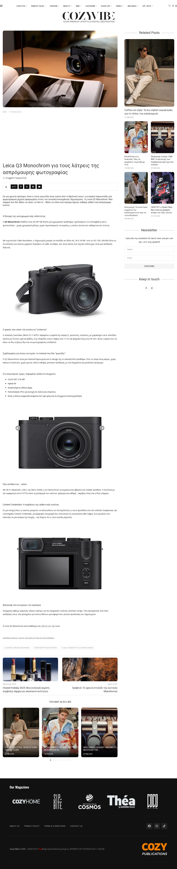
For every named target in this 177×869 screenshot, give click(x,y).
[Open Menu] (1, 6)
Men (78, 6)
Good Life (105, 6)
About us (14, 826)
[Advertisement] (60, 134)
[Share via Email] (39, 186)
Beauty (66, 6)
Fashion (53, 6)
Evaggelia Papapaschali (16, 178)
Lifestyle (20, 6)
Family (119, 6)
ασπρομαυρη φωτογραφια (45, 648)
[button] (6, 734)
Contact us (76, 826)
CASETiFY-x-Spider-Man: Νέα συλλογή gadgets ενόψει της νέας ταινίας (162, 210)
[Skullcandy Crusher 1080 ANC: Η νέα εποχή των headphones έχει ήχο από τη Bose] (99, 732)
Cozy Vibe (14, 849)
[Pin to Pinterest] (33, 186)
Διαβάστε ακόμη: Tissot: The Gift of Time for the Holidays (28, 637)
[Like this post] (15, 186)
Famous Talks (37, 6)
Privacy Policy (31, 826)
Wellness (132, 6)
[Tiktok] (164, 826)
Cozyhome (90, 6)
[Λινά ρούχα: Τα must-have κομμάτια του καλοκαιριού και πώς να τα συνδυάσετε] (136, 188)
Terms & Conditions (54, 826)
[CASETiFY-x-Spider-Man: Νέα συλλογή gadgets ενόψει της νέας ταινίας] (162, 188)
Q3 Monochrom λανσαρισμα (17, 648)
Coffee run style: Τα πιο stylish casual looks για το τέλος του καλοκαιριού (148, 112)
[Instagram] (176, 6)
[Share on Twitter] (26, 186)
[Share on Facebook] (21, 186)
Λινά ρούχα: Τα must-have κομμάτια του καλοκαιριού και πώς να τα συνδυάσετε (135, 211)
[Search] (169, 6)
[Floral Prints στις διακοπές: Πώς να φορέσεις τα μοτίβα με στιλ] (60, 732)
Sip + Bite (146, 6)
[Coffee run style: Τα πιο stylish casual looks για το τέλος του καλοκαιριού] (21, 732)
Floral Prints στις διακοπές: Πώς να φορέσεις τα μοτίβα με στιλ (134, 160)
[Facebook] (173, 6)
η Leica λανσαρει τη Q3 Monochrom (77, 648)
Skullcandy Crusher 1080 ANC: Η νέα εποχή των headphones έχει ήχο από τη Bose (162, 160)
